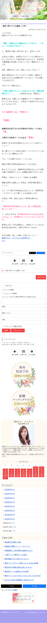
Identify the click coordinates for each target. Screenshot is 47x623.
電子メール (6, 313)
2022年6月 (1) (10, 498)
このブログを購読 (11, 590)
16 (41, 472)
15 (35, 472)
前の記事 (15, 261)
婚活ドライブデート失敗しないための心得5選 (21, 563)
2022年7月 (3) (10, 494)
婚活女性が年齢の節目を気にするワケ (18, 567)
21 (29, 474)
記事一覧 (23, 264)
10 (5, 472)
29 (35, 476)
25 (11, 476)
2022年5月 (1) (10, 502)
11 (11, 472)
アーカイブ (7, 485)
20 (23, 474)
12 (17, 472)
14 (29, 472)
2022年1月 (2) (10, 519)
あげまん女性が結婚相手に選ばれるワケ (19, 580)
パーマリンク (8, 253)
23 (41, 474)
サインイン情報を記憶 (13, 326)
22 (35, 474)
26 (17, 476)
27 (23, 476)
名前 (3, 306)
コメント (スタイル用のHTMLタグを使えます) (19, 297)
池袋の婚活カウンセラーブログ (23, 10)
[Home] (3, 270)
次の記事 (32, 261)
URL (3, 320)
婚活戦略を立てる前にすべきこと (17, 559)
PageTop (40, 277)
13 (23, 472)
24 (5, 476)
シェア (33, 253)
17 (5, 474)
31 (5, 478)
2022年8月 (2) (10, 489)
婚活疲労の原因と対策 (13, 542)
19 (17, 474)
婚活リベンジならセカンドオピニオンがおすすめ (23, 576)
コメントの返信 (11, 293)
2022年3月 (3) (10, 510)
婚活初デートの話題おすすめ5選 (16, 571)
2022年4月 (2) (10, 506)
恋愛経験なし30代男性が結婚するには (19, 550)
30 (41, 476)
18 (11, 474)
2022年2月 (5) (10, 515)
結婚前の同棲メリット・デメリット (18, 546)
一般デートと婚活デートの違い (16, 555)
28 (29, 476)
